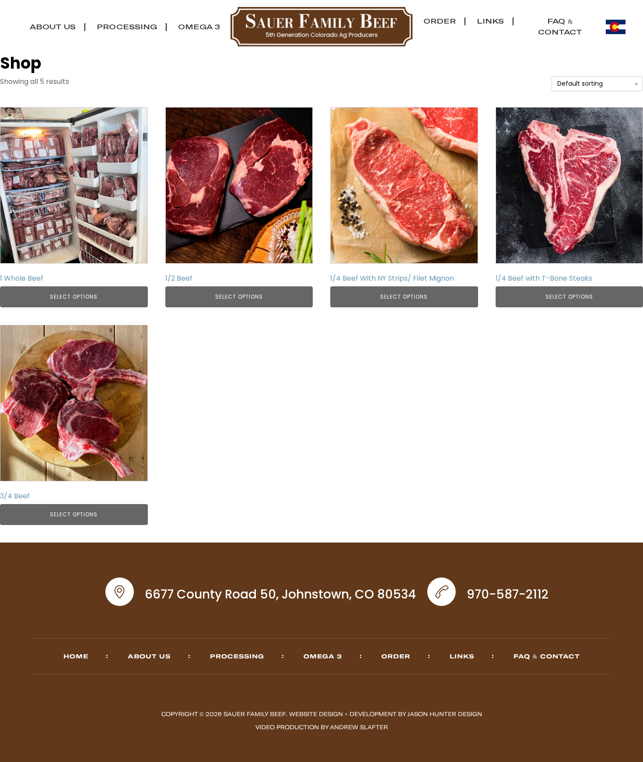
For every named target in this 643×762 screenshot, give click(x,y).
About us (149, 656)
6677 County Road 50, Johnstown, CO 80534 (280, 594)
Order (439, 21)
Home (75, 656)
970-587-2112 (508, 594)
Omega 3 (199, 27)
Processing (127, 27)
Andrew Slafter (359, 727)
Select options (74, 296)
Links (490, 21)
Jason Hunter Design (444, 713)
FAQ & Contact (547, 656)
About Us (53, 27)
